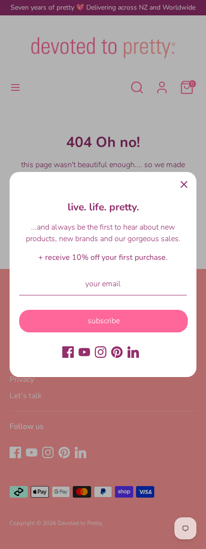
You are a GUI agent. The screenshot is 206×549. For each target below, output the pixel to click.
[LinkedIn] (133, 352)
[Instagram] (100, 352)
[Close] (184, 184)
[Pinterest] (117, 352)
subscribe (104, 321)
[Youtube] (84, 352)
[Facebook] (68, 352)
